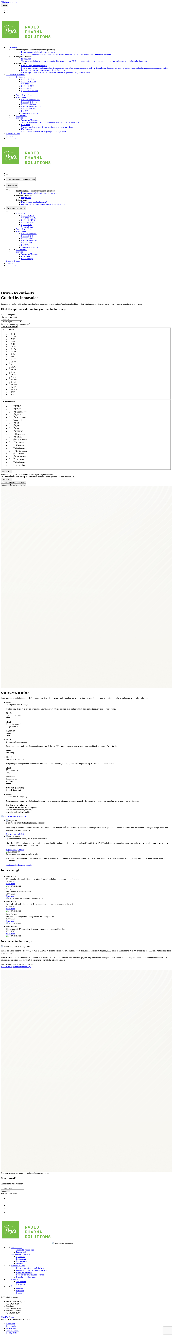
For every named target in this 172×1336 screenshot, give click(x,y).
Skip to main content (9, 2)
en (7, 10)
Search (4, 5)
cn (7, 12)
